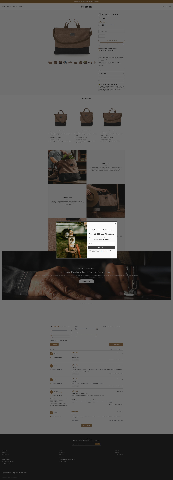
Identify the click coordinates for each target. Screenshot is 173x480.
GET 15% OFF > (101, 247)
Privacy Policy (103, 251)
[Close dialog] (115, 223)
